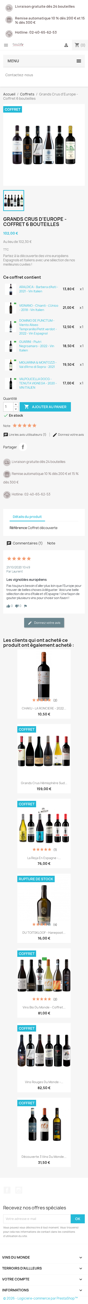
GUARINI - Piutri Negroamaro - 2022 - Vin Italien (36, 346)
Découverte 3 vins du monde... (44, 1157)
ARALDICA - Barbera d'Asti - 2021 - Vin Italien (38, 289)
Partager (23, 447)
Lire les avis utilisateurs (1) (27, 435)
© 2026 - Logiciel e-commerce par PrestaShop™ (40, 1298)
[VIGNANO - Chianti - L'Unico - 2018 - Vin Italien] (11, 307)
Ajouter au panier (45, 406)
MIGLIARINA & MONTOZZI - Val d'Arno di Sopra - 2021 (38, 364)
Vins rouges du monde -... (44, 1082)
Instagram (18, 1190)
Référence (18, 528)
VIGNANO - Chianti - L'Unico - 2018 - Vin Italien (38, 307)
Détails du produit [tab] (27, 516)
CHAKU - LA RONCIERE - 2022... (44, 708)
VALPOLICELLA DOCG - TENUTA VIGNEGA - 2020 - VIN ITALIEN (38, 383)
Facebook (7, 1190)
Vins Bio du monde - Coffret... (44, 1007)
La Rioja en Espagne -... (44, 858)
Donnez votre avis (70, 435)
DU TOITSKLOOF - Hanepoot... (44, 933)
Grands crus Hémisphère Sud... (44, 783)
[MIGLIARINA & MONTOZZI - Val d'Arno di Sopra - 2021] (11, 364)
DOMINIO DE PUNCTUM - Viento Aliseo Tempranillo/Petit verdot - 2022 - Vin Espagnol (38, 326)
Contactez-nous (19, 75)
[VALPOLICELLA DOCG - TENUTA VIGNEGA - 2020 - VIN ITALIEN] (11, 383)
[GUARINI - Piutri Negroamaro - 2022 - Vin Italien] (11, 346)
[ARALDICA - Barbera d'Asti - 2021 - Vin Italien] (11, 289)
